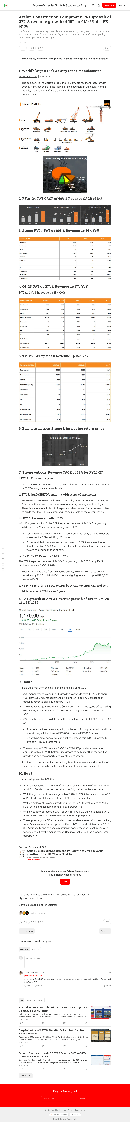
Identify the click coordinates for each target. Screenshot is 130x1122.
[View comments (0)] (43, 1022)
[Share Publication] (98, 5)
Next (103, 931)
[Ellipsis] (110, 972)
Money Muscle (33, 857)
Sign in (122, 5)
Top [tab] (21, 1000)
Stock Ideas (28, 58)
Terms (70, 1110)
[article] (65, 1015)
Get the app (75, 1115)
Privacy (64, 1110)
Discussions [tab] (38, 1000)
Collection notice (79, 1110)
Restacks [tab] (35, 949)
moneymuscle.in (98, 58)
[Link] (15, 71)
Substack (55, 1119)
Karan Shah (29, 972)
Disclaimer (51, 904)
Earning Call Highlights (49, 58)
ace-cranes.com (28, 76)
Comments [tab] (24, 949)
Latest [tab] (28, 1000)
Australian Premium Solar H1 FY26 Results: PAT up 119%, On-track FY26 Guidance (53, 1009)
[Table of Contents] (3, 561)
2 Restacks (41, 913)
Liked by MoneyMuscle (34, 976)
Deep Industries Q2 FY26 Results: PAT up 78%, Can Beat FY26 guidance (52, 1032)
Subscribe (109, 5)
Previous (28, 931)
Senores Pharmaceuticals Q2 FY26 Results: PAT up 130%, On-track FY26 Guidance (52, 1054)
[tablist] (30, 949)
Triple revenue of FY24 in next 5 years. (44, 591)
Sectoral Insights (76, 58)
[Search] (93, 5)
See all (24, 1075)
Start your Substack (60, 1115)
